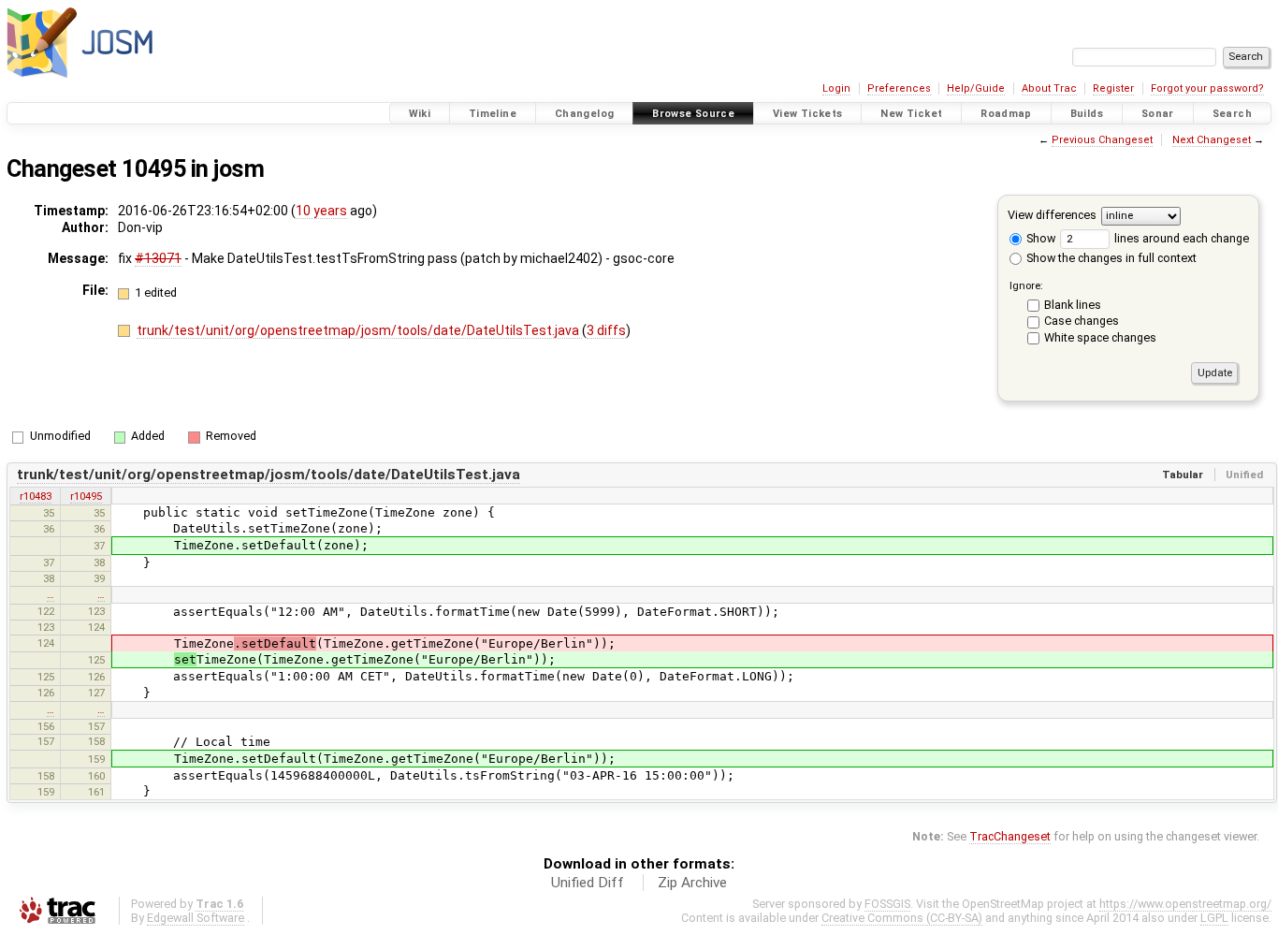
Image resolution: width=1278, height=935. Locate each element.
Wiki (420, 114)
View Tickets (808, 114)
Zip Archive (692, 882)
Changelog (584, 114)
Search (1232, 114)
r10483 (35, 496)
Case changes (1081, 321)
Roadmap (1006, 114)
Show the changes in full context (1110, 258)
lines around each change (1180, 238)
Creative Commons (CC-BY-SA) (901, 918)
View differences (1052, 215)
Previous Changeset (1102, 140)
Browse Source (693, 114)
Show (1039, 238)
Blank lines (1072, 305)
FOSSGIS (887, 904)
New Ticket (911, 114)
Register (1113, 88)
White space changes (1100, 337)
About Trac (1049, 88)
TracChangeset (1010, 836)
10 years (321, 210)
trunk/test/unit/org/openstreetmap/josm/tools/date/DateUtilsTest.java (359, 330)
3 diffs (606, 330)
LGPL (1214, 918)
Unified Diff (587, 882)
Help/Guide (976, 88)
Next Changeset (1211, 140)
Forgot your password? (1207, 88)
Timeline (492, 114)
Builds (1086, 114)
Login (836, 88)
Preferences (899, 88)
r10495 (86, 496)
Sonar (1157, 114)
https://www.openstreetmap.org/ (1185, 904)
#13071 (158, 258)
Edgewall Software (195, 918)
